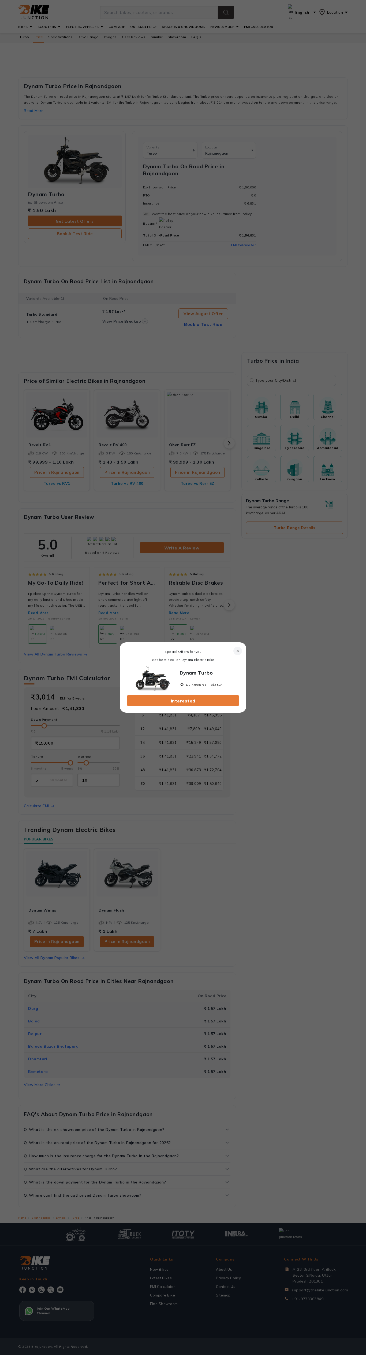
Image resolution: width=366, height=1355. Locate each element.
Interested (183, 701)
